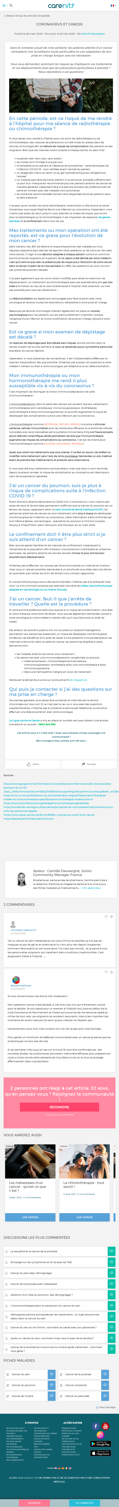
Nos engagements (15, 1460)
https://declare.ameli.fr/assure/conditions (29, 818)
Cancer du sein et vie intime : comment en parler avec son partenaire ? (54, 1327)
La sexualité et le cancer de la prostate (34, 1251)
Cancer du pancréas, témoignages (31, 1273)
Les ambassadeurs (14, 1438)
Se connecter (84, 1503)
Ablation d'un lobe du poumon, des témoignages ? (42, 1294)
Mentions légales (42, 1444)
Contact (37, 1452)
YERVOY (64, 424)
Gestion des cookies (43, 1449)
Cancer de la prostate (78, 1374)
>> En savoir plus (90, 887)
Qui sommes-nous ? (15, 1428)
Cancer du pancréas (77, 1396)
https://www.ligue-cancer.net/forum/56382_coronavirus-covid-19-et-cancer (49, 814)
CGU (36, 1447)
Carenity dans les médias (45, 1433)
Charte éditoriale (41, 1436)
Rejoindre (59, 1107)
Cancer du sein (21, 1374)
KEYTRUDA (51, 424)
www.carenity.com (28, 1478)
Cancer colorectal (76, 1385)
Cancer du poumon (23, 1385)
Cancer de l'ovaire (22, 1396)
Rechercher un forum (72, 1431)
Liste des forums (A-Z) (72, 1444)
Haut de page (106, 1407)
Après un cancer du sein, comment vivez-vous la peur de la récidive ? (52, 1338)
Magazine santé (69, 1428)
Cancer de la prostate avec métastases (34, 1283)
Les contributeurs (14, 1447)
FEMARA (77, 443)
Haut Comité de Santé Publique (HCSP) (79, 509)
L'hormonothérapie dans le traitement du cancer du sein (45, 1305)
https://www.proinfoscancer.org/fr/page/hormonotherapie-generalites (46, 803)
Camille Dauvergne (93, 33)
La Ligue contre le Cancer (24, 720)
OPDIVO (75, 424)
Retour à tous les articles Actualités (28, 15)
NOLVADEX (63, 443)
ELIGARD (49, 443)
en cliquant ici (78, 679)
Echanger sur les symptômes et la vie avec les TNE (41, 1262)
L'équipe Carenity (14, 1436)
